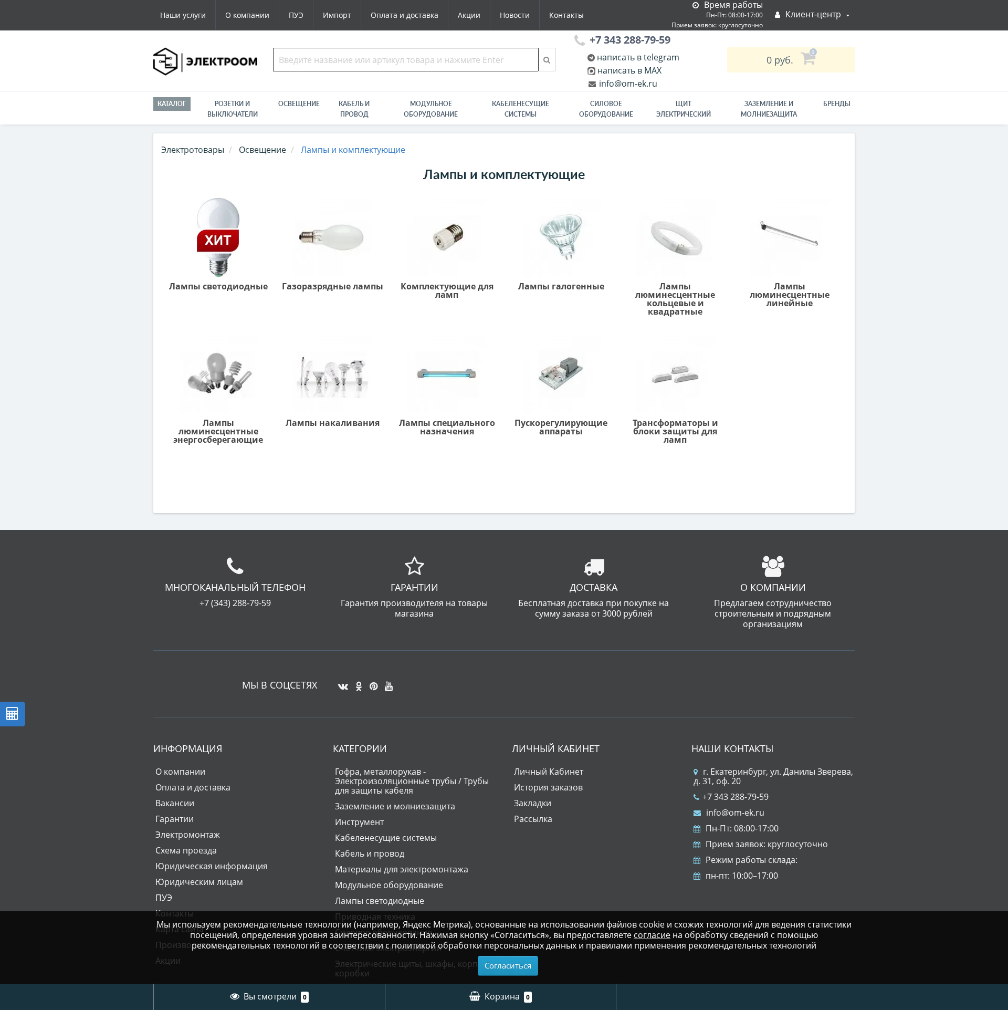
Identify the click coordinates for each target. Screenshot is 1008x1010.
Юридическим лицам (199, 882)
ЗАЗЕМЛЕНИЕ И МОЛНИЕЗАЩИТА (769, 109)
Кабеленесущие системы (520, 109)
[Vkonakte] (340, 682)
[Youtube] (386, 682)
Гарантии (174, 819)
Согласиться (508, 965)
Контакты (566, 15)
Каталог (172, 104)
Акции (469, 15)
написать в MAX (629, 70)
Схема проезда (186, 850)
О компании (247, 15)
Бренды (836, 104)
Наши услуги (183, 15)
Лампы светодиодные (379, 901)
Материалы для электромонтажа (401, 869)
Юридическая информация (211, 866)
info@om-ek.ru (627, 83)
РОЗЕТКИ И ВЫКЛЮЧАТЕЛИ (232, 109)
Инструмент (359, 822)
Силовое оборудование (606, 109)
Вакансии (174, 803)
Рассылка (533, 819)
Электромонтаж (187, 834)
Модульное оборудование (431, 109)
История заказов (548, 787)
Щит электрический (683, 109)
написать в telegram (637, 57)
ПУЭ (296, 15)
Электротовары (192, 149)
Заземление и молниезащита (395, 806)
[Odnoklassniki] (356, 682)
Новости (515, 15)
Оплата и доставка (404, 15)
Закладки (532, 803)
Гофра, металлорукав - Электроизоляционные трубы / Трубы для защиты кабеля (412, 781)
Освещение (299, 104)
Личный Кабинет (548, 771)
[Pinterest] (370, 682)
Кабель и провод (354, 109)
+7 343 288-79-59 (735, 797)
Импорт (337, 15)
